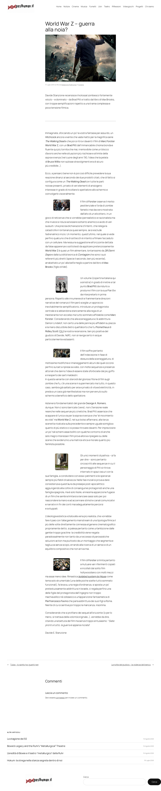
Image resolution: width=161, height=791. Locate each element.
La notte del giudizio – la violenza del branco (131, 664)
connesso (60, 697)
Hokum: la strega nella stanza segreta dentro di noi (34, 760)
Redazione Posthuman (69, 85)
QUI (62, 331)
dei (89, 576)
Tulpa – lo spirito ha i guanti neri (24, 664)
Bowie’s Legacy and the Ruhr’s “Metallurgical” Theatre (36, 746)
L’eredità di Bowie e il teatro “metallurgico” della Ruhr (35, 753)
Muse (103, 576)
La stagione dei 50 (17, 738)
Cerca (86, 777)
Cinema (81, 85)
